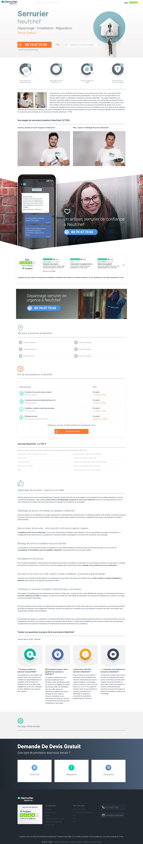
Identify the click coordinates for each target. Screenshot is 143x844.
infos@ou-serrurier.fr (114, 815)
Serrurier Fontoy (28, 356)
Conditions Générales (61, 842)
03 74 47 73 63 (36, 45)
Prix (74, 815)
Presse (47, 815)
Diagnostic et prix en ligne (82, 44)
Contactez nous (50, 812)
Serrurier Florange (85, 356)
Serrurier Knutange (85, 342)
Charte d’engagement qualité (54, 818)
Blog (74, 822)
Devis (74, 818)
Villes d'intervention (79, 809)
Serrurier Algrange (85, 349)
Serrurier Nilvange (29, 349)
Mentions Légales (76, 842)
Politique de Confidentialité (92, 842)
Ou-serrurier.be (50, 825)
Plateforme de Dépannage (53, 822)
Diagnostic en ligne (73, 431)
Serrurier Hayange (29, 342)
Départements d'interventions (82, 812)
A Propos (48, 809)
